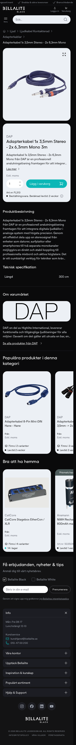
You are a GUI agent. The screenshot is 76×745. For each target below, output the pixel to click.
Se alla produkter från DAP (20, 343)
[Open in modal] (64, 54)
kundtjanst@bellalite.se (24, 638)
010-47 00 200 (19, 642)
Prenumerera (60, 589)
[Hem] (4, 31)
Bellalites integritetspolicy (56, 598)
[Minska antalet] (20, 185)
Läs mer (11, 169)
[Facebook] (32, 706)
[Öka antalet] (20, 182)
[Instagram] (22, 706)
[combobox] (42, 19)
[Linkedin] (42, 706)
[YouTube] (51, 706)
